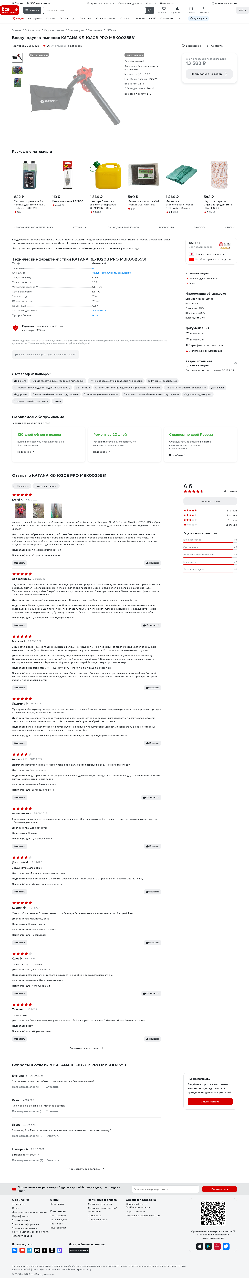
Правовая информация (25, 1224)
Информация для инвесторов (29, 1212)
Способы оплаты (98, 1219)
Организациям (58, 1219)
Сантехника (167, 18)
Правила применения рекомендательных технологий (30, 1230)
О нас (15, 1208)
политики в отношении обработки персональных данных (72, 1266)
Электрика (85, 18)
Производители (21, 1220)
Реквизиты (18, 1204)
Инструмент (35, 18)
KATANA (194, 243)
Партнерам (56, 1223)
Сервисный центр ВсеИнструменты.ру (138, 1205)
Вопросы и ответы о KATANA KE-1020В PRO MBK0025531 (70, 1064)
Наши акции (57, 1204)
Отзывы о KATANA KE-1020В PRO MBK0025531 (59, 475)
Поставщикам (58, 1215)
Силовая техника (106, 18)
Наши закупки (58, 1227)
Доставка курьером (100, 1204)
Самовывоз (94, 1215)
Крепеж (51, 18)
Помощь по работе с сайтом (143, 1215)
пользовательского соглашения (126, 1266)
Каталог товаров (22, 1235)
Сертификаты (20, 1216)
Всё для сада (67, 18)
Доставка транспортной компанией (102, 1210)
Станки (124, 18)
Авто (181, 18)
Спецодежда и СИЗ (144, 18)
